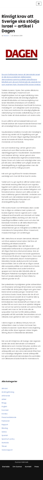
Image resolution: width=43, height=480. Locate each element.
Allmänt (5, 388)
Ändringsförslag (8, 392)
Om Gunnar (17, 467)
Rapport (5, 424)
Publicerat (5, 421)
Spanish (5, 435)
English (4, 406)
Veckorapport (7, 450)
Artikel (4, 399)
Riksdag (5, 428)
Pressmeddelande (9, 417)
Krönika (4, 414)
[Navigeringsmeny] (38, 4)
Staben (6, 36)
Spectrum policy (8, 439)
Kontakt (28, 467)
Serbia (4, 432)
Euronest (5, 410)
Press (37, 467)
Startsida (5, 443)
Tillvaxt (4, 446)
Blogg (4, 403)
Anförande (6, 396)
